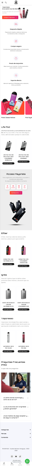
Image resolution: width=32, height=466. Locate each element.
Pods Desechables (8, 117)
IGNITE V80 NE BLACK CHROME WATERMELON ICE (8, 304)
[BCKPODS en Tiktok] (20, 456)
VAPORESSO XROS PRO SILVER (8, 347)
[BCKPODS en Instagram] (12, 456)
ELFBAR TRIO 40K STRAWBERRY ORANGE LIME (23, 261)
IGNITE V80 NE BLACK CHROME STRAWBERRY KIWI (23, 304)
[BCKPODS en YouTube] (16, 456)
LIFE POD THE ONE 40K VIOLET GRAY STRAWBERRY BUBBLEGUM (8, 157)
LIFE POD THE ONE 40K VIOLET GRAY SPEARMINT (24, 156)
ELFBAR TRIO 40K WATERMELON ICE (8, 260)
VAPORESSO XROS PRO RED (23, 347)
